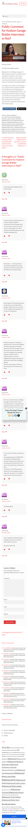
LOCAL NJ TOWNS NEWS (9, 730)
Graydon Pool (8, 754)
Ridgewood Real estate (20, 127)
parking (20, 756)
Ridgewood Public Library (8, 127)
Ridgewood (18, 118)
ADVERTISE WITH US (8, 733)
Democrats (20, 752)
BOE (15, 750)
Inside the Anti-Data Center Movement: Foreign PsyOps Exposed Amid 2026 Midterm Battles (15, 678)
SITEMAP (6, 735)
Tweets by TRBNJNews (7, 713)
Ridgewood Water (6, 131)
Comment (7, 578)
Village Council (11, 132)
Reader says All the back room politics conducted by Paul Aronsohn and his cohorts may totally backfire (8, 142)
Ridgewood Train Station (18, 129)
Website (6, 614)
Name (5, 599)
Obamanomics (10, 756)
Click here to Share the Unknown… (10, 724)
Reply (3, 199)
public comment (11, 118)
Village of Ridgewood (20, 132)
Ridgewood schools (6, 129)
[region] (14, 815)
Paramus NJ (15, 756)
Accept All (14, 816)
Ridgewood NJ (10, 125)
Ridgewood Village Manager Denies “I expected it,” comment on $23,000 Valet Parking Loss (20, 141)
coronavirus (5, 752)
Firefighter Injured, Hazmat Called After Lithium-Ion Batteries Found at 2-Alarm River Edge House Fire (15, 695)
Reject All (14, 824)
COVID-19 (11, 752)
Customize (14, 820)
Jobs (21, 754)
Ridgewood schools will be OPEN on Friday (10, 794)
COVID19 (15, 752)
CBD (18, 750)
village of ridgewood (12, 115)
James (18, 21)
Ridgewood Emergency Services (14, 122)
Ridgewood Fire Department (8, 124)
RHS (6, 759)
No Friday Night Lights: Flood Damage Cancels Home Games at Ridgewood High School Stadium (15, 649)
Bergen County (13, 747)
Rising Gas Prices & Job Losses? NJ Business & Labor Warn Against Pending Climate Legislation (15, 700)
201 (8, 117)
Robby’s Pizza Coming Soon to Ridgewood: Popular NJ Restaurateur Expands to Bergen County (15, 683)
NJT (6, 756)
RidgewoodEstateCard (16, 131)
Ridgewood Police (18, 125)
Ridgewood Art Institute (7, 120)
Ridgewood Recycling (6, 789)
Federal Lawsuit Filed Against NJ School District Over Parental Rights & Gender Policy (14, 689)
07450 (5, 117)
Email (5, 607)
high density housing (15, 754)
